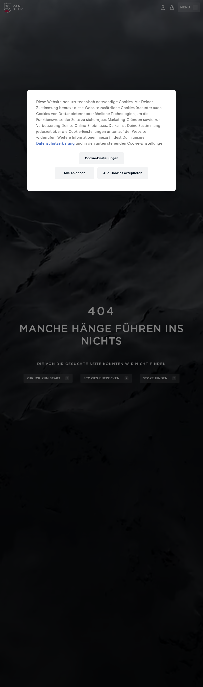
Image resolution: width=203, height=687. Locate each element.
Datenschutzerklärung (55, 143)
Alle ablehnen (74, 173)
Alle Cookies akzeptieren (122, 173)
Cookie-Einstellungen (101, 158)
